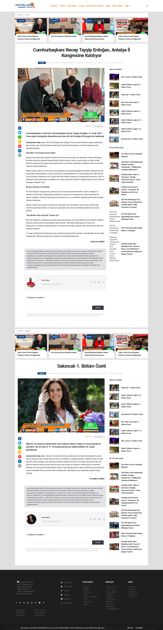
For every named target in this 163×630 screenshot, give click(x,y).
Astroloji (131, 597)
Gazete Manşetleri (112, 609)
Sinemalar (109, 602)
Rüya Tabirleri (133, 594)
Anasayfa (20, 15)
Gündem (54, 6)
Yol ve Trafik (110, 589)
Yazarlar (66, 591)
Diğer (127, 6)
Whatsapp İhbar (39, 613)
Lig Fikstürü (110, 597)
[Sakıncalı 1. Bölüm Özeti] (61, 405)
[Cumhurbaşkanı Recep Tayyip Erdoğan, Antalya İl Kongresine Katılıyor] (61, 95)
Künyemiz (67, 599)
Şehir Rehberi (110, 606)
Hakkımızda (20, 610)
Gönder (97, 307)
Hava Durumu (110, 587)
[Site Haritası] (40, 603)
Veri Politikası (20, 615)
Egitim (85, 604)
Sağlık (107, 6)
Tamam (139, 628)
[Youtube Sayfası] (28, 603)
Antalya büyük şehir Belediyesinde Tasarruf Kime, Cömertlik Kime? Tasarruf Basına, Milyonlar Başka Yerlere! (131, 249)
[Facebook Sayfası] (17, 603)
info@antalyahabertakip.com (51, 284)
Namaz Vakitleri (111, 592)
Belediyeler (72, 6)
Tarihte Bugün (111, 599)
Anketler (132, 589)
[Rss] (36, 603)
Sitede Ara (132, 587)
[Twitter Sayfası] (21, 603)
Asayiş (81, 6)
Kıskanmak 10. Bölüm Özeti (132, 139)
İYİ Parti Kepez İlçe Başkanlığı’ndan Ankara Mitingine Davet (130, 216)
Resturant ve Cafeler (95, 6)
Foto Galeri (68, 582)
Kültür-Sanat (117, 6)
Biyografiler (133, 592)
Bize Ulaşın (67, 603)
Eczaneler (109, 594)
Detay (131, 628)
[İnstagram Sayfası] (24, 603)
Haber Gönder (39, 615)
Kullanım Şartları (39, 610)
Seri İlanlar (109, 604)
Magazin (27, 331)
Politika (62, 6)
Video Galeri (68, 586)
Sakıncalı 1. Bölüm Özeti (130, 95)
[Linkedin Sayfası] (32, 603)
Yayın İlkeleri (20, 613)
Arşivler (66, 595)
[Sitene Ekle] (44, 603)
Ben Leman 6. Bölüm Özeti (131, 77)
